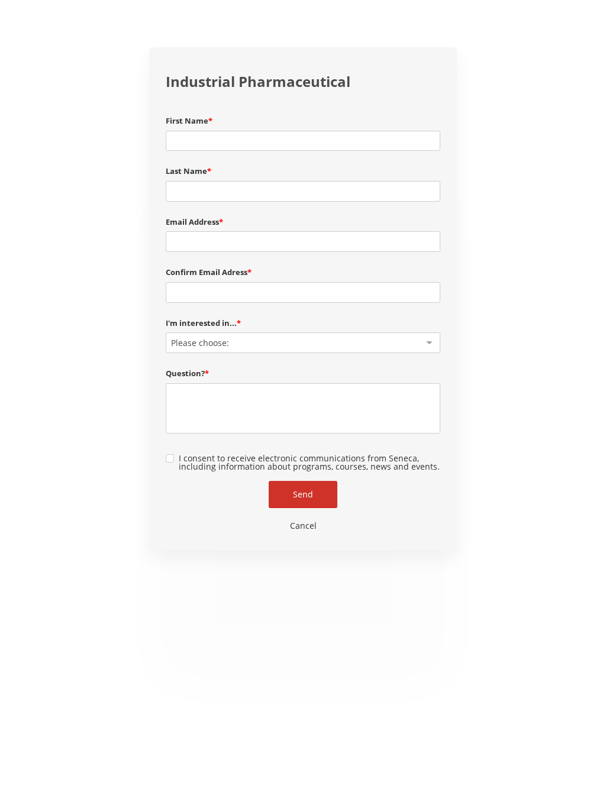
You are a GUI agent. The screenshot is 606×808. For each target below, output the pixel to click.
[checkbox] (170, 458)
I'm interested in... (201, 323)
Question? (185, 373)
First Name (187, 120)
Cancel (303, 525)
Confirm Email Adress (206, 272)
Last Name (186, 171)
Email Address (192, 221)
